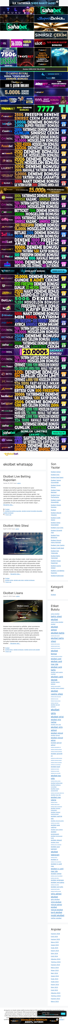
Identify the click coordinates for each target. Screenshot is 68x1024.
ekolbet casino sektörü (55, 686)
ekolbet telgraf (54, 857)
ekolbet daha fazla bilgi (56, 696)
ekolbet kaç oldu (56, 776)
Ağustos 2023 (55, 993)
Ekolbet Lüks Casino (57, 545)
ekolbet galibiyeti (54, 703)
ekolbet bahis (57, 633)
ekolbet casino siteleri (57, 688)
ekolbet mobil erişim (55, 804)
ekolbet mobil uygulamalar (56, 806)
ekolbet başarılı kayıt (55, 646)
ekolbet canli (56, 659)
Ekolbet (7, 509)
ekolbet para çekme (57, 829)
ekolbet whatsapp (8, 513)
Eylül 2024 (54, 956)
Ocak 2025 (54, 948)
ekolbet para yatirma (55, 826)
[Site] (34, 116)
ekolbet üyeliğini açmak (56, 891)
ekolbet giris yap (56, 724)
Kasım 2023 (55, 984)
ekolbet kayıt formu (55, 769)
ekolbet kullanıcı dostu (55, 781)
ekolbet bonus (54, 652)
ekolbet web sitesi (19, 580)
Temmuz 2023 (56, 996)
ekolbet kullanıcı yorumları (56, 786)
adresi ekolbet (55, 614)
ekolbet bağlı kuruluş (55, 644)
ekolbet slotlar (9, 580)
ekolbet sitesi (55, 842)
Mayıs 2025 (55, 942)
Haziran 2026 (55, 934)
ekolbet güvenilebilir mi (56, 747)
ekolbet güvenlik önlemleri (56, 751)
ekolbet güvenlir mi (56, 755)
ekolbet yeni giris (57, 887)
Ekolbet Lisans (13, 593)
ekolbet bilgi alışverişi (55, 648)
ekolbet (53, 624)
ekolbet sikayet (56, 840)
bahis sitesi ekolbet (56, 618)
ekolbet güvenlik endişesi (56, 749)
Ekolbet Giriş (55, 474)
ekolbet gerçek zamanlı (55, 705)
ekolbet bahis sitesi (57, 639)
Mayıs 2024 (55, 967)
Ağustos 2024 (55, 959)
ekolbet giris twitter (56, 721)
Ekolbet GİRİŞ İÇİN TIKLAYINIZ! (34, 69)
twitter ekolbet (56, 918)
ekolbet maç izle (56, 795)
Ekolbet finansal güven (55, 700)
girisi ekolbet (56, 902)
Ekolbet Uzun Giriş (57, 527)
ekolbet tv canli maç (56, 865)
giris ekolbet (55, 899)
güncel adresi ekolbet (56, 905)
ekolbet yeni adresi (55, 884)
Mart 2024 (54, 973)
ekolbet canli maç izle (56, 662)
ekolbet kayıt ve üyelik (55, 773)
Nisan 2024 (55, 970)
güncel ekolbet (57, 910)
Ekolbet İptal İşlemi (57, 477)
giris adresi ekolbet (56, 895)
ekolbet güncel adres (57, 739)
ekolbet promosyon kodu (56, 837)
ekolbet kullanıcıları (57, 783)
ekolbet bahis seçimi (55, 635)
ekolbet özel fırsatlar (55, 889)
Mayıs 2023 (55, 1001)
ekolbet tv (54, 859)
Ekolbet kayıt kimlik (55, 771)
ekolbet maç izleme (56, 798)
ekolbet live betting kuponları (13, 511)
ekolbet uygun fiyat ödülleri (56, 875)
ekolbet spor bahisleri (55, 848)
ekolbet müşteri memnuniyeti (55, 813)
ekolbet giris (55, 711)
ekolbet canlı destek (57, 678)
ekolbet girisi (57, 716)
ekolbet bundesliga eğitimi (56, 656)
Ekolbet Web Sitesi (16, 525)
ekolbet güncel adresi (56, 744)
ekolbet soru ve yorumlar (56, 844)
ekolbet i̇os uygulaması (56, 764)
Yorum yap (8, 514)
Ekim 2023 (54, 987)
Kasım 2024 (55, 950)
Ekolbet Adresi (56, 472)
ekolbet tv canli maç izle (57, 870)
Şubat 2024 (55, 976)
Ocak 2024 (54, 979)
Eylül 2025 (54, 936)
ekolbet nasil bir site (56, 817)
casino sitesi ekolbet (57, 622)
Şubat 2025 (55, 945)
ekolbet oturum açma (57, 821)
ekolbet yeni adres (57, 882)
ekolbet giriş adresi (57, 728)
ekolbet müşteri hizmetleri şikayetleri (32, 511)
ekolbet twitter (56, 873)
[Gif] (34, 190)
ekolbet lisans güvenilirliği (55, 789)
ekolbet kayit (55, 767)
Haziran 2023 (55, 998)
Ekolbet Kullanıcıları (57, 575)
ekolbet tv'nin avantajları (56, 861)
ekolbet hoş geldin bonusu (56, 758)
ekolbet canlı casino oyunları (57, 673)
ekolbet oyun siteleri (55, 823)
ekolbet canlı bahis (56, 668)
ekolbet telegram (55, 853)
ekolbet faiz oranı (54, 698)
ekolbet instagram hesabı (56, 760)
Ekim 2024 (54, 953)
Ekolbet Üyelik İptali (57, 548)
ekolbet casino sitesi (57, 692)
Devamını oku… (8, 505)
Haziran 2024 (55, 965)
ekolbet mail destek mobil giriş (57, 793)
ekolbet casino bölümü (55, 683)
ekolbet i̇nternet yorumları (56, 762)
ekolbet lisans (9, 649)
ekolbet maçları (54, 802)
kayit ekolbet (56, 912)
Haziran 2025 (55, 939)
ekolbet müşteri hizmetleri (55, 809)
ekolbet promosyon (55, 833)
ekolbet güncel (57, 733)
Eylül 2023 (54, 990)
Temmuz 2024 (56, 962)
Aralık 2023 (55, 982)
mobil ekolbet (57, 915)
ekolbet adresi (54, 628)
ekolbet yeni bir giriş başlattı (32, 649)
